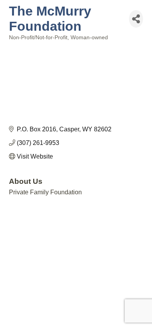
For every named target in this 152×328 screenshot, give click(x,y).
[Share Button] (136, 19)
